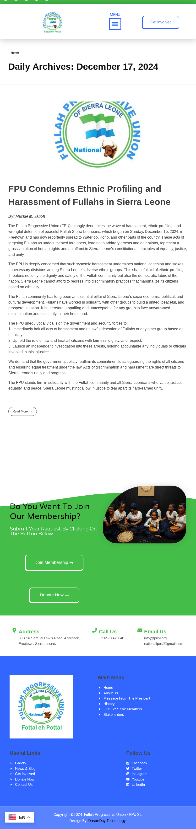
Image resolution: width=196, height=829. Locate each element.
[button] (115, 24)
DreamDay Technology (107, 820)
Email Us (155, 632)
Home (15, 52)
